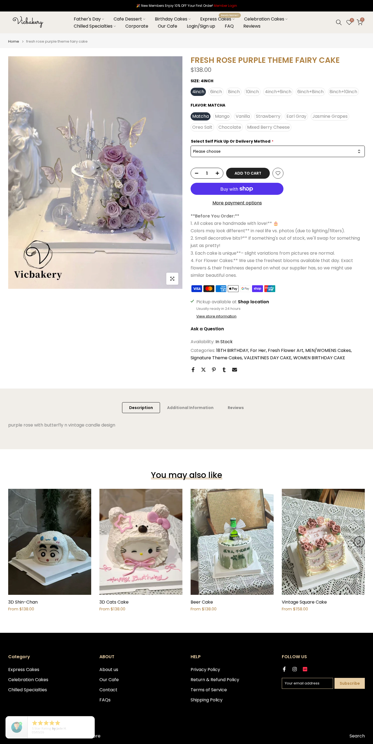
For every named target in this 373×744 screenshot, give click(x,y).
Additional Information (190, 407)
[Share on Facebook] (193, 369)
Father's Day (87, 19)
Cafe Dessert (128, 19)
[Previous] (13, 541)
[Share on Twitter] (203, 369)
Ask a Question (207, 329)
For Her (258, 350)
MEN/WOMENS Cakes (328, 350)
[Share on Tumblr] (224, 369)
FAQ (229, 26)
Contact (108, 690)
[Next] (359, 541)
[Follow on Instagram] (294, 669)
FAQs (105, 700)
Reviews (251, 26)
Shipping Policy (207, 700)
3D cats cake (114, 602)
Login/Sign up (201, 26)
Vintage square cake (304, 602)
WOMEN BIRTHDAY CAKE (319, 358)
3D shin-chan (23, 602)
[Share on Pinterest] (213, 369)
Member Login (225, 5)
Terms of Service (209, 690)
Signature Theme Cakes (216, 358)
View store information (216, 316)
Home (13, 41)
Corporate (136, 26)
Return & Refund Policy (215, 680)
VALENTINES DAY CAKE (267, 358)
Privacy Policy (205, 670)
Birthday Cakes (171, 19)
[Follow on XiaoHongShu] (305, 669)
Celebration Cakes (264, 19)
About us (108, 670)
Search (357, 736)
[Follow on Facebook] (284, 669)
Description (141, 407)
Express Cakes (219, 19)
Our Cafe (167, 26)
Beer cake (202, 602)
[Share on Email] (234, 369)
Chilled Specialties (93, 26)
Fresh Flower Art (285, 350)
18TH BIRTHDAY (232, 350)
